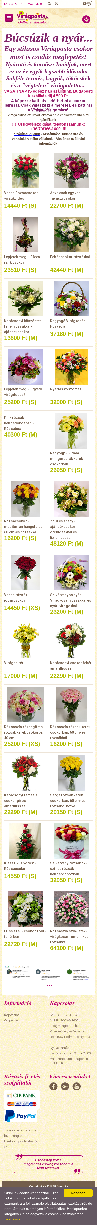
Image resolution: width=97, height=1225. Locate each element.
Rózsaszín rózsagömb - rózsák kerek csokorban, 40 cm (24, 732)
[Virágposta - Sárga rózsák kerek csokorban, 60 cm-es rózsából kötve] (71, 773)
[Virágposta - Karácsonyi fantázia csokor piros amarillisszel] (25, 773)
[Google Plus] (65, 1086)
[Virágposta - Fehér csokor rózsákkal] (71, 234)
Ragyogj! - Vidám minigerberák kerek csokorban (66, 458)
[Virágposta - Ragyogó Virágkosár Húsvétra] (71, 298)
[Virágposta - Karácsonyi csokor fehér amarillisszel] (71, 640)
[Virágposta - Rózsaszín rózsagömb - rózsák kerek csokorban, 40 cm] (25, 704)
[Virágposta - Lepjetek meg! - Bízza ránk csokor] (25, 234)
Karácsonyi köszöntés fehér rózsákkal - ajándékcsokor (23, 326)
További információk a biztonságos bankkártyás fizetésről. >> (21, 1138)
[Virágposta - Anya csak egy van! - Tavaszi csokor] (71, 170)
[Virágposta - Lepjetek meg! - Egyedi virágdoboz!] (25, 367)
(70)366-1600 (69, 1020)
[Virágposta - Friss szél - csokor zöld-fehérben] (25, 909)
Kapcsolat (11, 4)
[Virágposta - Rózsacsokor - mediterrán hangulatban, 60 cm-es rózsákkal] (25, 499)
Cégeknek (11, 1020)
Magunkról (35, 4)
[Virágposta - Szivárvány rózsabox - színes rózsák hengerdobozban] (71, 841)
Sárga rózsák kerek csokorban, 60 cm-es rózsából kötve (68, 800)
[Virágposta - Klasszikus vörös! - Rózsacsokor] (25, 841)
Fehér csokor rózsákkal (70, 257)
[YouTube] (76, 1086)
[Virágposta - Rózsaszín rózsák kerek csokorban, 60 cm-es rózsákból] (71, 704)
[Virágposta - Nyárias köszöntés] (71, 367)
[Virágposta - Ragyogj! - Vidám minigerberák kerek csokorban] (71, 431)
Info (22, 4)
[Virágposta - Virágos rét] (25, 640)
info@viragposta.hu (64, 1026)
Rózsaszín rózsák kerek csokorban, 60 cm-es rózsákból (70, 732)
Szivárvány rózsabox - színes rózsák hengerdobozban (69, 868)
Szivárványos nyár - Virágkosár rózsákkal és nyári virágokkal (70, 600)
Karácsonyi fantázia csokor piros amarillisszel (21, 800)
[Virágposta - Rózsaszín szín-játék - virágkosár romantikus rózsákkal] (71, 909)
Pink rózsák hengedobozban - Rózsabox (19, 423)
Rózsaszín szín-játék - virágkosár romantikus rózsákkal (69, 936)
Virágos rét (13, 663)
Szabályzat (13, 1219)
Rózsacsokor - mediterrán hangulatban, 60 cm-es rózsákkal (24, 526)
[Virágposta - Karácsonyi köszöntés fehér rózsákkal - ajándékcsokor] (25, 298)
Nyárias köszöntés (65, 389)
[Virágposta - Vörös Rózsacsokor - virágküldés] (25, 170)
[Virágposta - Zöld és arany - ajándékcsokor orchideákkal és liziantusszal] (71, 499)
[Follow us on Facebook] (53, 1086)
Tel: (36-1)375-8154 (63, 1015)
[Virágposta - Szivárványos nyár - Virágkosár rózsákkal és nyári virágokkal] (71, 572)
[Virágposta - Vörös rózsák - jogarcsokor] (25, 572)
